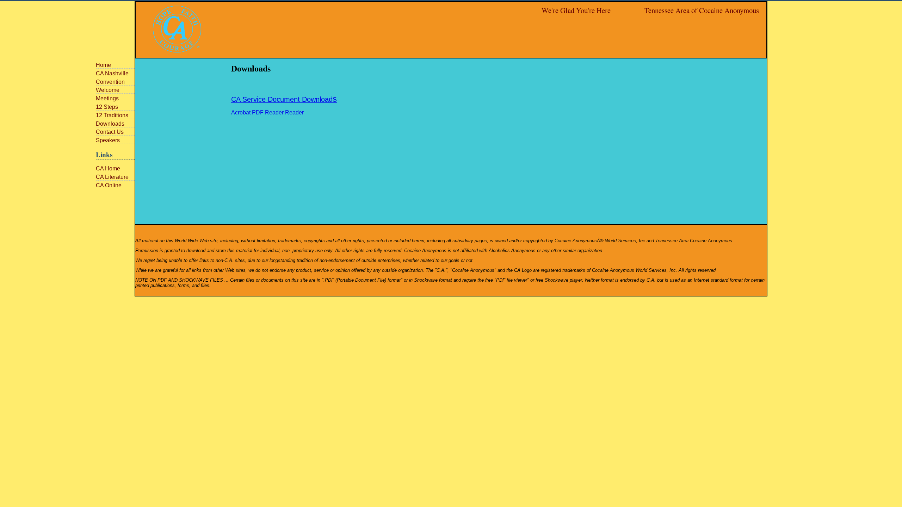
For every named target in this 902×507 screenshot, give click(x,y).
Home (103, 65)
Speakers (108, 140)
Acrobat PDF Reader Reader (267, 112)
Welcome (107, 90)
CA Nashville (112, 73)
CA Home (108, 168)
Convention (110, 82)
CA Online (109, 185)
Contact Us (110, 132)
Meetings (107, 98)
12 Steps (107, 107)
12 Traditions (112, 115)
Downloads (110, 124)
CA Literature (112, 177)
